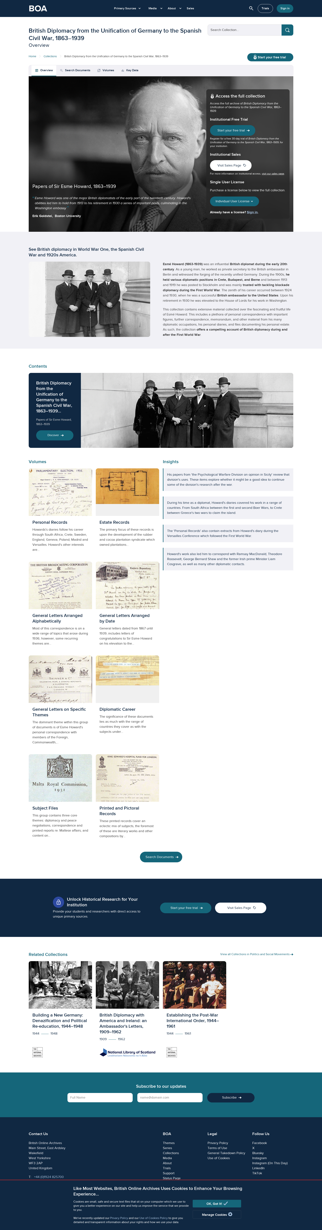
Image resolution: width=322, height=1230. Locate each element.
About (167, 1163)
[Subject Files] (60, 799)
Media (167, 1158)
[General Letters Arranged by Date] (127, 607)
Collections (50, 56)
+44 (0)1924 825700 (49, 1177)
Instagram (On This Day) (270, 1163)
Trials (265, 8)
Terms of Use (217, 1148)
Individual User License (233, 201)
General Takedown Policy (226, 1153)
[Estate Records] (127, 513)
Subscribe (229, 1097)
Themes (169, 1143)
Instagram (259, 1158)
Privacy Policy (119, 1218)
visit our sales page (273, 173)
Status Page (172, 1178)
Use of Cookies (219, 1158)
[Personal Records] (60, 513)
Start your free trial (272, 57)
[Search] (287, 30)
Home (32, 56)
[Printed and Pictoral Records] (127, 799)
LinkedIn (258, 1168)
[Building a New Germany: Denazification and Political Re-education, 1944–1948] (60, 1011)
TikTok (257, 1173)
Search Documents (160, 857)
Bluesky (258, 1153)
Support (168, 1173)
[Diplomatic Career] (127, 702)
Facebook (259, 1143)
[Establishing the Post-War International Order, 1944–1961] (194, 1011)
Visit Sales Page (231, 165)
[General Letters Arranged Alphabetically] (60, 607)
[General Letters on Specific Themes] (60, 702)
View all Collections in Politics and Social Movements (255, 954)
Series (167, 1148)
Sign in (285, 8)
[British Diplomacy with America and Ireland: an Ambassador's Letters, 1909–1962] (127, 1011)
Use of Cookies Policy (153, 1218)
